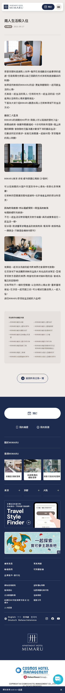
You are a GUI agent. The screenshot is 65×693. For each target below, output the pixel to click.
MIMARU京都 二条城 (17, 352)
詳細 (20, 689)
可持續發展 (39, 569)
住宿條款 (37, 595)
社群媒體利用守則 (41, 590)
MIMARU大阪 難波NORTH (19, 356)
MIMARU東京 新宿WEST (44, 330)
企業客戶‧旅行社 (12, 575)
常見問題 (38, 563)
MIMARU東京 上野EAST (43, 322)
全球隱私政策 (39, 585)
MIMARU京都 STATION (43, 341)
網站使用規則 (10, 585)
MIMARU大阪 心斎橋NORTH (45, 356)
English (12, 617)
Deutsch (12, 620)
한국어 (34, 617)
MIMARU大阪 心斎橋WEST (44, 352)
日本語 (26, 617)
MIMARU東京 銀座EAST (18, 330)
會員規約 (8, 590)
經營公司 (37, 600)
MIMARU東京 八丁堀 (42, 334)
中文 (19, 617)
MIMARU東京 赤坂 (16, 322)
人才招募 (8, 607)
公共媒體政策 (10, 595)
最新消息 (8, 563)
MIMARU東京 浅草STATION (20, 341)
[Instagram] (47, 618)
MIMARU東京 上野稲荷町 (44, 326)
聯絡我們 (8, 569)
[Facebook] (53, 618)
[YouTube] (58, 618)
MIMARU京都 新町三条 (18, 345)
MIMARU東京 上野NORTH (19, 326)
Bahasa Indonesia (27, 620)
